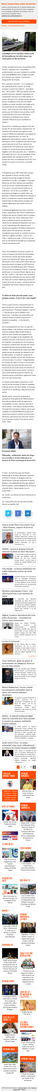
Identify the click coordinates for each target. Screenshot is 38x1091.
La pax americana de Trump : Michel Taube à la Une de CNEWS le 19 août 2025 (28, 1047)
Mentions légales (22, 1088)
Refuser (4, 25)
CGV (29, 1088)
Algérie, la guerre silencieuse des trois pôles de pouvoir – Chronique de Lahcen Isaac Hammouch (18, 618)
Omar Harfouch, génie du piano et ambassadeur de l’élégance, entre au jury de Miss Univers (18, 663)
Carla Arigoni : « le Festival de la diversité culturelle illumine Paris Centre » (28, 868)
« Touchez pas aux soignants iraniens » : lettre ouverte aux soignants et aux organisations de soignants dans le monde (28, 977)
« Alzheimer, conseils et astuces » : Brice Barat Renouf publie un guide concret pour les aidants (10, 795)
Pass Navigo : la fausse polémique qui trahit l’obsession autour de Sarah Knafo (18, 571)
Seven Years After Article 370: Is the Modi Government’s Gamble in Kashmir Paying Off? (10, 1069)
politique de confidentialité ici (12, 16)
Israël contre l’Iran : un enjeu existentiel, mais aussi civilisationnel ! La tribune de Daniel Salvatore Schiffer (19, 745)
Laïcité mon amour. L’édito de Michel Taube (10, 824)
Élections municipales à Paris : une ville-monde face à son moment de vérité (17, 593)
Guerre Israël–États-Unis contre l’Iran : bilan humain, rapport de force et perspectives (18, 527)
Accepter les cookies (19, 21)
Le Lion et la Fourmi (10, 641)
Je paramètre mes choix (16, 25)
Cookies (23, 1089)
